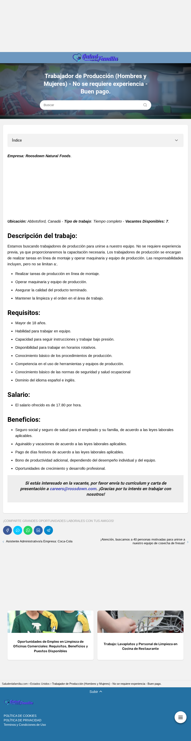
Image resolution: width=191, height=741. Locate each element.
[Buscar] (144, 104)
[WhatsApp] (28, 530)
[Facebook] (7, 530)
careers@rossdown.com (73, 488)
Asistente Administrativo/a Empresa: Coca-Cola (39, 541)
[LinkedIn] (38, 530)
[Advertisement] (95, 26)
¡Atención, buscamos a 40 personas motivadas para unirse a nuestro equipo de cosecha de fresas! (142, 541)
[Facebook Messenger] (17, 530)
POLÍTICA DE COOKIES (20, 715)
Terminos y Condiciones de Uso (25, 724)
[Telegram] (48, 530)
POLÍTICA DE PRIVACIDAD (22, 720)
